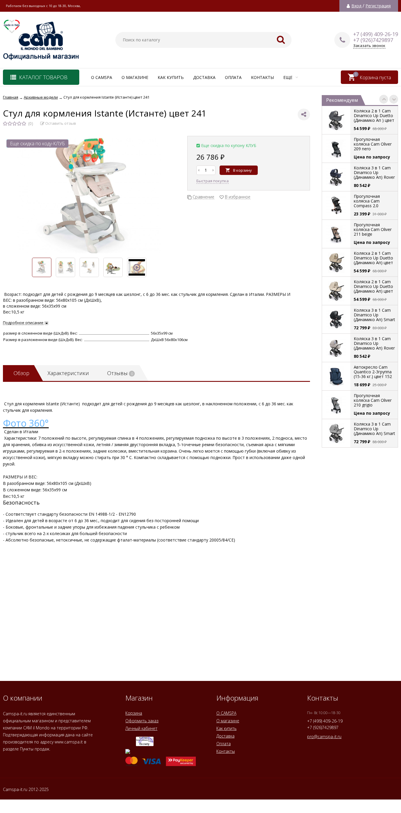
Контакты (262, 77)
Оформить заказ (142, 720)
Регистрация (378, 6)
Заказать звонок (369, 45)
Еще (288, 77)
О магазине (135, 77)
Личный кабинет (141, 728)
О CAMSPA (101, 77)
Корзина (133, 713)
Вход (356, 6)
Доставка (204, 77)
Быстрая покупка (212, 180)
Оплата (233, 77)
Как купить (171, 77)
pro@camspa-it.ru (324, 736)
